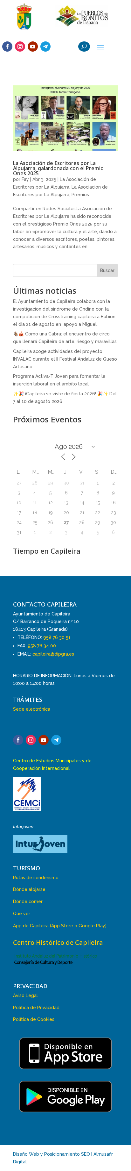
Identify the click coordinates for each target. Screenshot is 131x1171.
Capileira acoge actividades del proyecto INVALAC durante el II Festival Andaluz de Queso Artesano (65, 359)
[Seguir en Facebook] (7, 46)
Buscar (107, 270)
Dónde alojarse (29, 889)
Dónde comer (28, 901)
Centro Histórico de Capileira (58, 942)
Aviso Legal (25, 995)
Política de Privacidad (36, 1007)
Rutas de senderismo (36, 877)
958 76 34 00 (42, 645)
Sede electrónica (31, 709)
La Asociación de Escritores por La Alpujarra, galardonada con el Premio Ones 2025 (58, 168)
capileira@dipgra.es (53, 654)
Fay (25, 179)
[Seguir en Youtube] (33, 46)
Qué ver (21, 913)
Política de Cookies (33, 1019)
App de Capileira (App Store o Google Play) (60, 925)
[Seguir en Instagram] (20, 46)
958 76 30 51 (57, 637)
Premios (80, 194)
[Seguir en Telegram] (45, 46)
